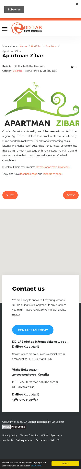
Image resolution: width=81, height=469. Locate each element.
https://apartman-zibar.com (53, 167)
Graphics (17, 70)
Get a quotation (24, 440)
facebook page (28, 173)
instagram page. (52, 173)
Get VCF (54, 440)
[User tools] (74, 67)
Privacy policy (9, 435)
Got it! (65, 463)
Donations (41, 440)
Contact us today (33, 330)
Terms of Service (29, 435)
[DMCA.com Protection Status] (14, 426)
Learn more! (36, 465)
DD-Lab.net (58, 421)
